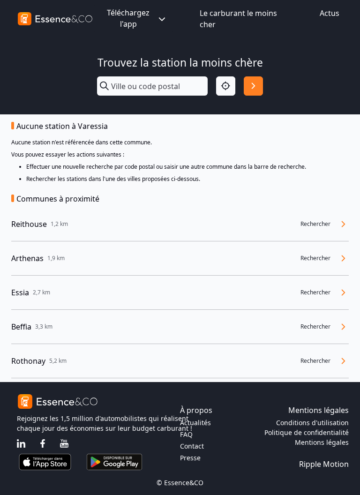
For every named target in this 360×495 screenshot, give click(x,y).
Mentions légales (322, 442)
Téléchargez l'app (128, 18)
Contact (192, 446)
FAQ (186, 434)
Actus (329, 13)
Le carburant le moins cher (238, 19)
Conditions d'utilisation (312, 422)
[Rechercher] (253, 86)
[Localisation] (225, 86)
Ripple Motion (324, 464)
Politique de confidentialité (306, 432)
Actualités (195, 422)
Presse (190, 457)
